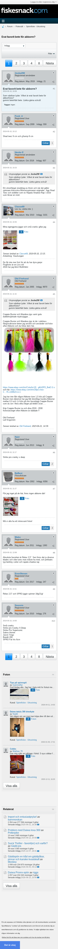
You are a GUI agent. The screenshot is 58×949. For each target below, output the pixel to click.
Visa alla (11, 786)
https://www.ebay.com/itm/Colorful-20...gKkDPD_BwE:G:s (29, 387)
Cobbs (13, 749)
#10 (53, 621)
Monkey (12, 862)
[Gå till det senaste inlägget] (38, 824)
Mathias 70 (18, 751)
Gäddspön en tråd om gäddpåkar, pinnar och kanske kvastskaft (26, 857)
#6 (54, 452)
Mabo (18, 537)
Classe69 (19, 206)
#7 (54, 489)
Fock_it (19, 116)
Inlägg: (40, 81)
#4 (54, 222)
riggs (35, 872)
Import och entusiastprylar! (22, 816)
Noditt (15, 714)
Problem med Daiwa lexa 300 (24, 830)
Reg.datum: (20, 81)
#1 (54, 89)
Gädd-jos (16, 846)
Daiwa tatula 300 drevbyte (22, 711)
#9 (54, 589)
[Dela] (53, 82)
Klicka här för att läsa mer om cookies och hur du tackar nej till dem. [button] (26, 937)
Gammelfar (18, 685)
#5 (54, 294)
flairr (17, 437)
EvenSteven (21, 573)
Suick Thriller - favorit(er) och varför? (28, 843)
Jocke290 (20, 73)
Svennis (19, 605)
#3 (54, 168)
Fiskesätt (19, 26)
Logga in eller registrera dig (42, 2)
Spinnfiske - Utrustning (35, 26)
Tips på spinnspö (18, 682)
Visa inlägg (41, 174)
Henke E (19, 152)
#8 (54, 553)
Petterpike (13, 832)
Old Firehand (22, 278)
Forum (10, 26)
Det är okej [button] (10, 945)
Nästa (50, 63)
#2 (54, 132)
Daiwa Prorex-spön (18, 872)
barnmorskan (15, 819)
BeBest (18, 473)
